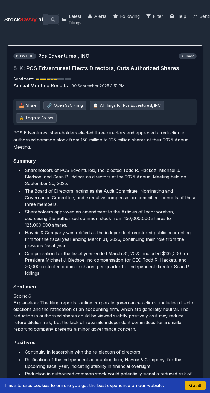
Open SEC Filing (65, 105)
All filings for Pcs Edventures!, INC (127, 105)
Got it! (195, 385)
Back (190, 56)
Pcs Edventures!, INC (63, 56)
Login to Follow (36, 117)
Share (28, 105)
